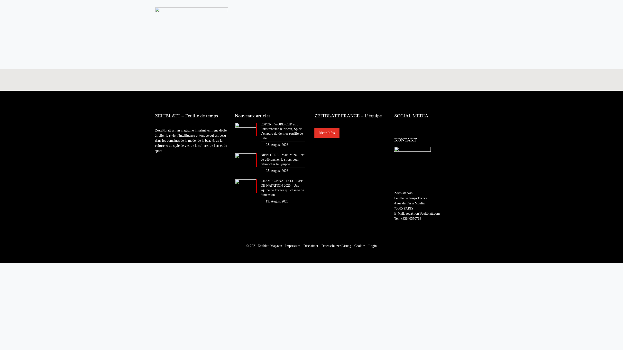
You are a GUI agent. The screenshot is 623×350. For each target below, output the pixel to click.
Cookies (359, 246)
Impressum (292, 246)
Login (372, 246)
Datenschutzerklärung (336, 246)
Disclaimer (310, 246)
